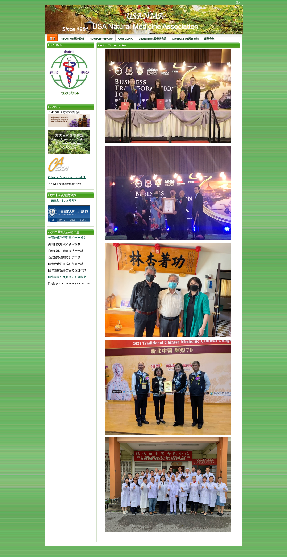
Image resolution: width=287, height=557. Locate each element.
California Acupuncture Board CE (67, 177)
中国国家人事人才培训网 (62, 200)
